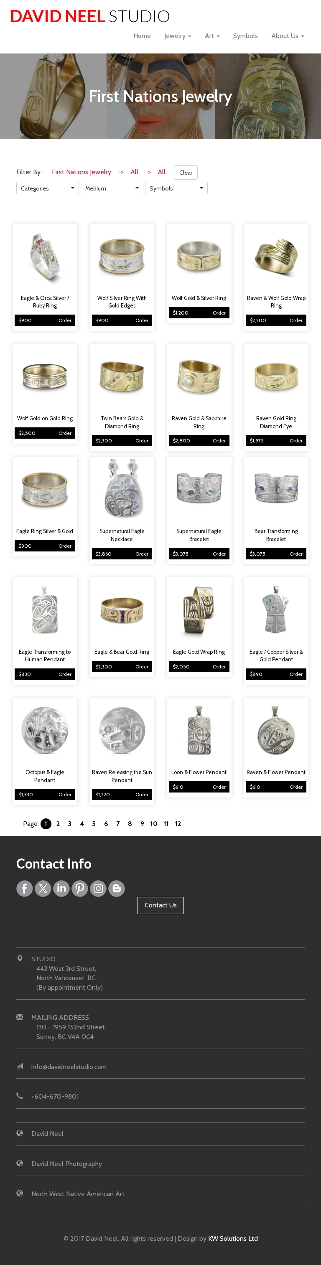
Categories (35, 188)
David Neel (90, 15)
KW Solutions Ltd (233, 1238)
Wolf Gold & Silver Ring (199, 298)
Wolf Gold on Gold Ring (45, 418)
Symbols (245, 36)
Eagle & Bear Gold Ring (121, 652)
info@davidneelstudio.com (69, 1067)
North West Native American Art (78, 1194)
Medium (95, 188)
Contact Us (161, 905)
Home (142, 36)
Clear (185, 172)
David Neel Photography (66, 1164)
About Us (285, 36)
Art (210, 36)
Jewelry (175, 36)
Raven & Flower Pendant (276, 772)
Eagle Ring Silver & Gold (44, 531)
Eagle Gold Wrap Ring (199, 652)
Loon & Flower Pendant (199, 772)
